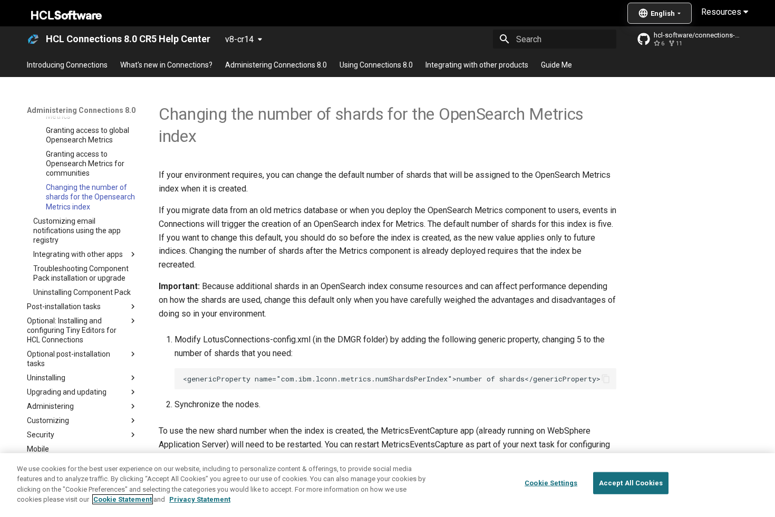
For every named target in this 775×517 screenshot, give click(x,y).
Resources (722, 12)
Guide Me (556, 65)
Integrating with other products (476, 65)
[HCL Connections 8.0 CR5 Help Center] (33, 39)
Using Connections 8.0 (376, 65)
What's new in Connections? (166, 65)
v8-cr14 (239, 39)
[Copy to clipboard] (605, 378)
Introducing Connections (67, 65)
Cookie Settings (551, 483)
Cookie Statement (122, 499)
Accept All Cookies (631, 483)
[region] (387, 485)
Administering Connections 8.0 (276, 65)
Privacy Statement (199, 499)
